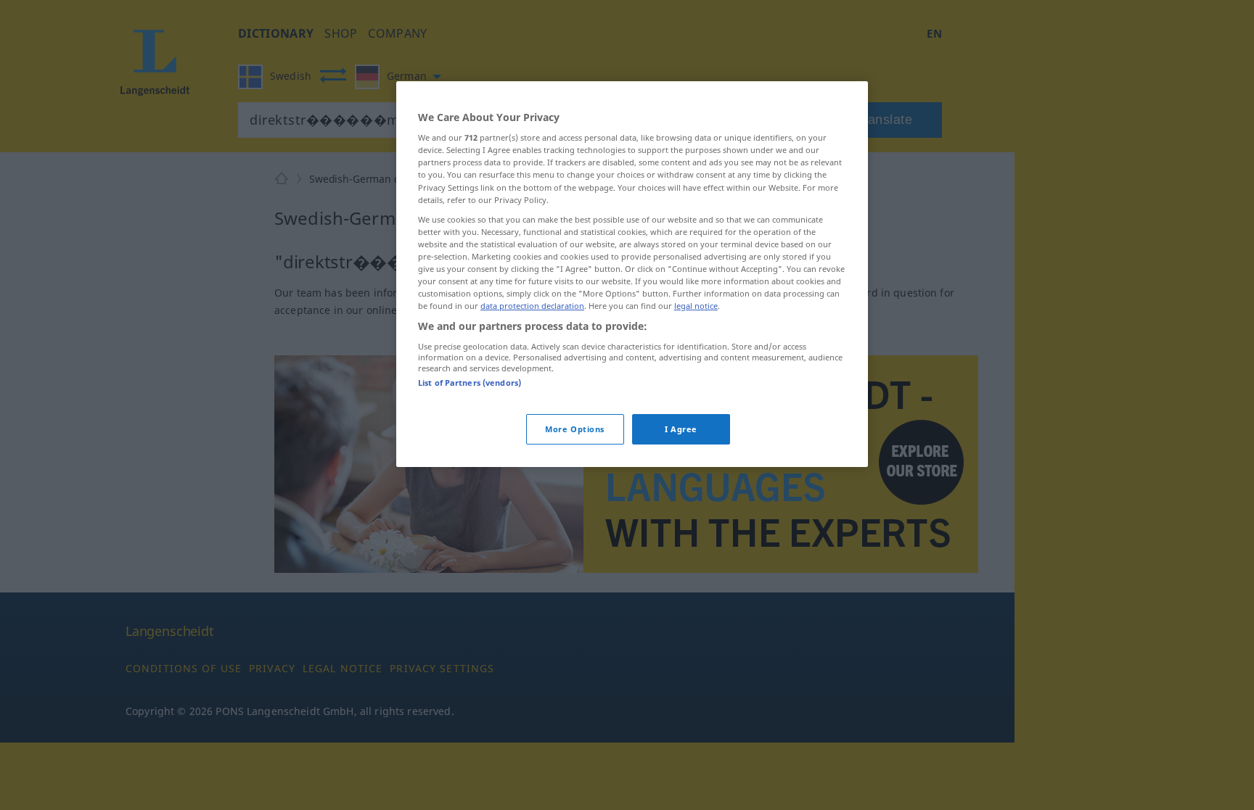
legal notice (696, 305)
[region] (632, 274)
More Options (575, 428)
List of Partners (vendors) (469, 382)
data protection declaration (532, 305)
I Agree (681, 428)
